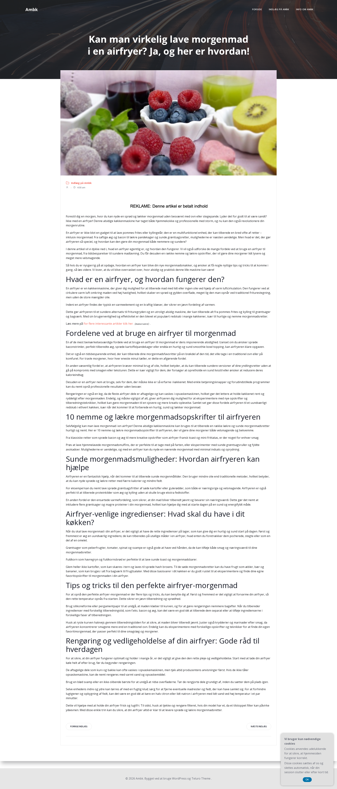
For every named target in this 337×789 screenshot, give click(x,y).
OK (307, 779)
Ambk (31, 9)
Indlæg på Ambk (279, 9)
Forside (257, 9)
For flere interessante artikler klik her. (108, 324)
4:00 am (81, 187)
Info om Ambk (304, 9)
